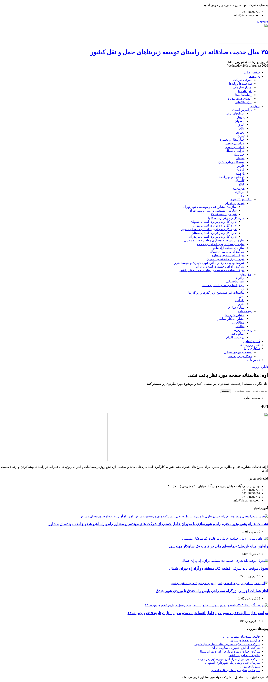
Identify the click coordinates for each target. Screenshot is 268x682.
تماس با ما (253, 359)
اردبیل (240, 117)
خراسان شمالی (234, 150)
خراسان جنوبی (234, 143)
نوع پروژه (246, 274)
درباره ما (254, 76)
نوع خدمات (245, 311)
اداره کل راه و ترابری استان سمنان (214, 233)
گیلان (241, 184)
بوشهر (240, 132)
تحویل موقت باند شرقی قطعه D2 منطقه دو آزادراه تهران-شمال (218, 568)
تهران (240, 136)
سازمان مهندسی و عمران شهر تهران (213, 210)
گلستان (239, 180)
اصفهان (239, 121)
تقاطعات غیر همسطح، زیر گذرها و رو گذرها (216, 292)
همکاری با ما (252, 348)
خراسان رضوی (234, 147)
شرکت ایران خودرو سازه (228, 255)
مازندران (238, 188)
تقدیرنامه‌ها (245, 91)
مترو (241, 303)
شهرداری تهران (234, 203)
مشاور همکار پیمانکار (230, 318)
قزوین (240, 169)
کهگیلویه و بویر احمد (231, 177)
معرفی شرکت (242, 80)
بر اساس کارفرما (241, 199)
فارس (240, 165)
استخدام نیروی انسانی (238, 352)
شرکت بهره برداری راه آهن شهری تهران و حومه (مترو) (208, 262)
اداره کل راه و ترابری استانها (226, 218)
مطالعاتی (238, 322)
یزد (242, 195)
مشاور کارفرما (234, 315)
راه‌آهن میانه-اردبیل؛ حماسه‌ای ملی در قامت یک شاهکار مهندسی (218, 546)
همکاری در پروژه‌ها (240, 356)
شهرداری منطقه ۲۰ (224, 214)
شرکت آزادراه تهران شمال (227, 251)
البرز (241, 124)
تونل (241, 296)
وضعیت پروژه (243, 330)
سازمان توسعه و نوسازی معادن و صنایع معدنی (214, 240)
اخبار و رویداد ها (250, 344)
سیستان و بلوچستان (231, 162)
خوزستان (238, 154)
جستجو (225, 390)
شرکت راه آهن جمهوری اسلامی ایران (220, 266)
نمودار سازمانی (242, 87)
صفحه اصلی (252, 72)
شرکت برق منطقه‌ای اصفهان (225, 259)
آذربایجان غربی (234, 113)
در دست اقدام (235, 337)
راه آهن (239, 300)
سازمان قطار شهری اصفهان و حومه (220, 244)
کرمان (240, 173)
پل (242, 289)
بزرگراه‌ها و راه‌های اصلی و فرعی (222, 285)
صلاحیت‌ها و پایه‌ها (240, 83)
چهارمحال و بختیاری (231, 139)
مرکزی (239, 191)
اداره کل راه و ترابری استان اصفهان (214, 221)
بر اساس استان (242, 109)
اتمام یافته (237, 333)
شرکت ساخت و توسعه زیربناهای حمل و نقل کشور (211, 270)
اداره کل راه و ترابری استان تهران (215, 225)
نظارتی (239, 326)
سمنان (240, 158)
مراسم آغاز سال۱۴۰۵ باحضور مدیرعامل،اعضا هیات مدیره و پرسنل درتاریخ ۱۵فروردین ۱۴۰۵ (198, 613)
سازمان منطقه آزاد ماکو (228, 247)
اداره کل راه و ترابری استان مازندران (213, 236)
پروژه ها (255, 106)
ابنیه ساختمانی (235, 281)
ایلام (241, 128)
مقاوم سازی (236, 307)
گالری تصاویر (251, 341)
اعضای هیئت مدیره (240, 98)
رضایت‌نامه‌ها (243, 94)
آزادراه (240, 277)
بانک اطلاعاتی (243, 102)
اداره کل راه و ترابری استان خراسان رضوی (209, 229)
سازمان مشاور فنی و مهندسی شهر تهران (210, 206)
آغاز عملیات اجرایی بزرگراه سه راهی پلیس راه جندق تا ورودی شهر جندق (212, 591)
